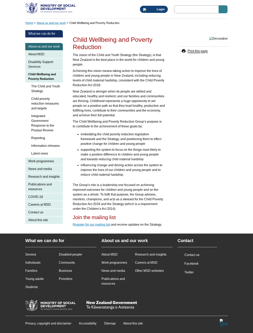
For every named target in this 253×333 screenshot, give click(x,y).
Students (31, 287)
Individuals (33, 262)
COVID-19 (35, 196)
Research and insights (44, 176)
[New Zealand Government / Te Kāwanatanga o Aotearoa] (111, 305)
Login (160, 9)
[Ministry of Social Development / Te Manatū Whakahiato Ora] (51, 8)
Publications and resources (40, 187)
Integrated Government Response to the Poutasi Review (42, 123)
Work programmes (41, 161)
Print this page (198, 51)
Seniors (30, 254)
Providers (65, 279)
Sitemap (110, 323)
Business (65, 270)
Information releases (45, 145)
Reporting (38, 138)
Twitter (189, 272)
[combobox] (201, 9)
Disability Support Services (40, 64)
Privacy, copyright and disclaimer (48, 323)
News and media (40, 169)
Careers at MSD (39, 204)
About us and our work (51, 23)
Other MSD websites (149, 270)
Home (29, 23)
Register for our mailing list (91, 224)
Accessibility (87, 323)
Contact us (35, 212)
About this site (38, 220)
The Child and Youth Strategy (45, 89)
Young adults (34, 279)
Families (31, 270)
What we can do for (41, 33)
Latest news (39, 153)
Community (67, 262)
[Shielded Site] (224, 323)
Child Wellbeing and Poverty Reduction (42, 76)
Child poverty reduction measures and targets (45, 103)
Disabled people (70, 254)
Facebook (191, 263)
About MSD (36, 54)
